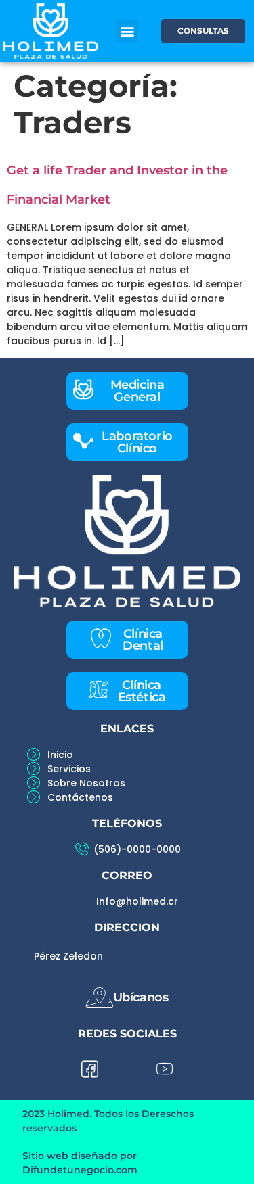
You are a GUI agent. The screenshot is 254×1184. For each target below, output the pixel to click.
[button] (127, 31)
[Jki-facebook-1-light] (90, 1070)
